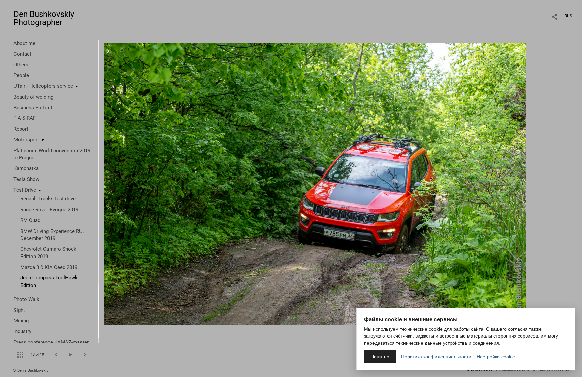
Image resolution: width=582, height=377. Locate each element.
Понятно (379, 356)
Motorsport (26, 140)
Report (20, 129)
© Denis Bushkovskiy (30, 370)
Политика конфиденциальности (436, 356)
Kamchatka (26, 168)
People (21, 75)
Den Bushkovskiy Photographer (43, 18)
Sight (19, 310)
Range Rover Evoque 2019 (49, 210)
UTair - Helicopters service (43, 86)
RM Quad (30, 220)
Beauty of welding (33, 97)
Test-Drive (24, 190)
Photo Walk (26, 299)
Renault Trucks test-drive (48, 199)
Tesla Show (26, 179)
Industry (22, 331)
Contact (22, 54)
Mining (21, 321)
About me (24, 43)
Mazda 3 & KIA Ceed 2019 (48, 267)
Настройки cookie (496, 356)
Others (20, 65)
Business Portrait (32, 108)
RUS (568, 16)
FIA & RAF (24, 118)
